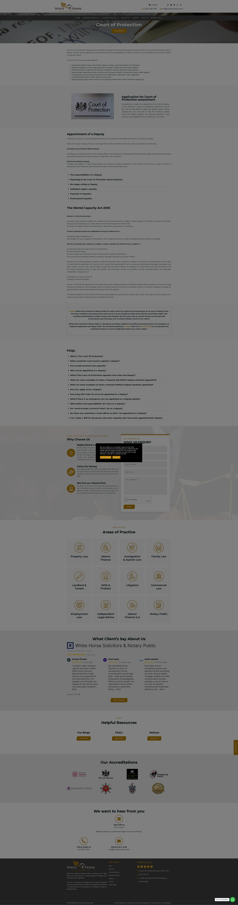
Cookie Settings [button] (105, 457)
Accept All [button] (116, 457)
